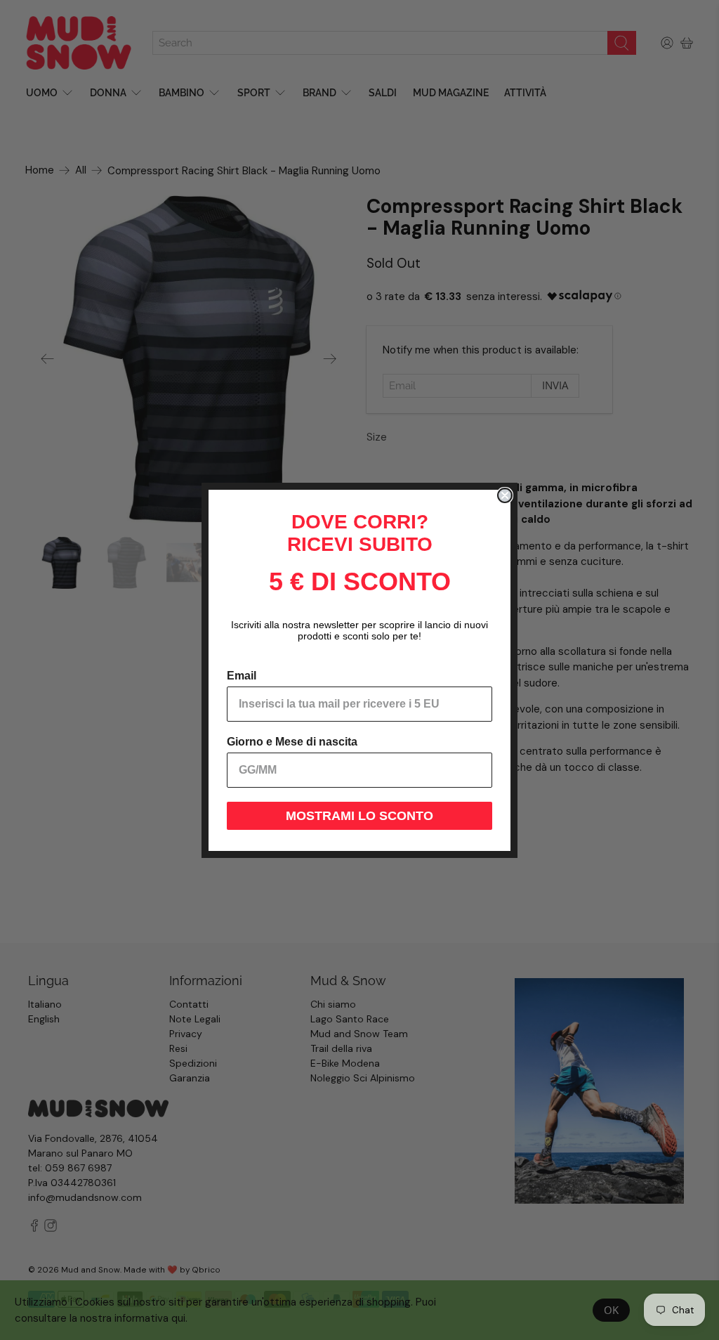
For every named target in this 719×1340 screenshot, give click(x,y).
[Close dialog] (505, 495)
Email (241, 676)
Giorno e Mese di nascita (292, 742)
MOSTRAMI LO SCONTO (359, 816)
